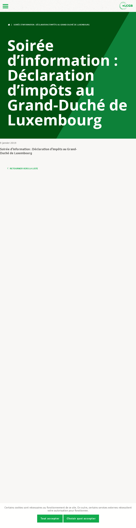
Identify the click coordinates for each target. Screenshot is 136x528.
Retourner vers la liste (24, 168)
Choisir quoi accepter (81, 518)
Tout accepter (49, 518)
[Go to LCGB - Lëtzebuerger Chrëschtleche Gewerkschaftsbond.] (9, 25)
